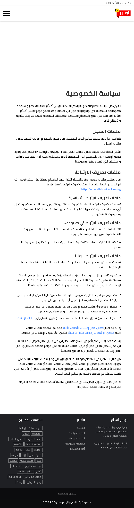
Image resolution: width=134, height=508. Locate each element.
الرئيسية (81, 427)
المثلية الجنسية (33, 444)
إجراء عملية (35, 428)
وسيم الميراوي (33, 482)
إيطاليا (22, 428)
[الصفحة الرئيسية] (123, 13)
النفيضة (18, 444)
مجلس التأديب (25, 471)
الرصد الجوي (34, 439)
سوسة (14, 455)
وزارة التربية (15, 477)
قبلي (38, 471)
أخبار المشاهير (77, 448)
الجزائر (26, 433)
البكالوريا (36, 433)
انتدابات (37, 450)
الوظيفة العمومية (75, 443)
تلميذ (38, 455)
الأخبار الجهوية (77, 438)
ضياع (38, 460)
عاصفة (13, 460)
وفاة (19, 482)
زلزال (24, 455)
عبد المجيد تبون (33, 466)
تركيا (28, 450)
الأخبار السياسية (77, 433)
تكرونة (19, 450)
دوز (31, 455)
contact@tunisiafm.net (114, 447)
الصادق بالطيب (17, 439)
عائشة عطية (26, 460)
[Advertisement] (67, 49)
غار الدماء (17, 466)
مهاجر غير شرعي (32, 477)
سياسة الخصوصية (67, 493)
